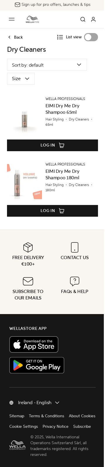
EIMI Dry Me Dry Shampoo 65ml (62, 109)
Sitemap (16, 415)
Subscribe (82, 426)
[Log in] (93, 19)
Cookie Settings (23, 426)
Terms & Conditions (46, 415)
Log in (48, 145)
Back (18, 37)
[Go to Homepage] (32, 19)
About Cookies (82, 415)
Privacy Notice (56, 426)
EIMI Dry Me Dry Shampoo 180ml (62, 174)
